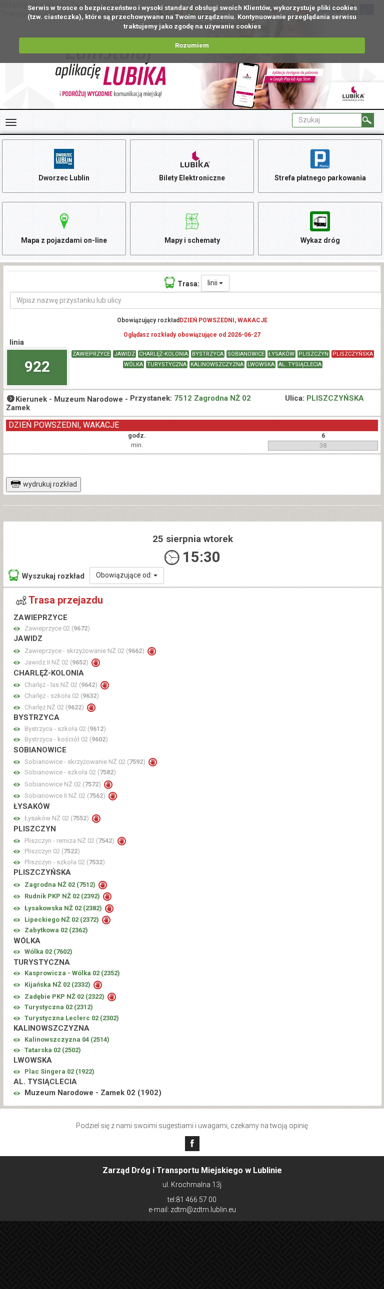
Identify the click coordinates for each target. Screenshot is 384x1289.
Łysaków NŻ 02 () (57, 818)
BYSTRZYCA (208, 354)
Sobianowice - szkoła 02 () (70, 772)
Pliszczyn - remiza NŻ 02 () (70, 840)
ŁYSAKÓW (281, 354)
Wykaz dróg (320, 240)
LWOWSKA (261, 364)
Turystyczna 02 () (58, 1007)
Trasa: (189, 284)
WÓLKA (133, 364)
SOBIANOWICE (246, 354)
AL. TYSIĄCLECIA (300, 364)
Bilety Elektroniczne (192, 178)
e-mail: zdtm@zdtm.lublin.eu (192, 1210)
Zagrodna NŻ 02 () (60, 884)
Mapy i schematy (192, 240)
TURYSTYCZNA (166, 364)
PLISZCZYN (313, 354)
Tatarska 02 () (52, 1050)
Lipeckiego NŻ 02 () (62, 919)
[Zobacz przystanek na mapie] (17, 629)
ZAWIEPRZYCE (91, 354)
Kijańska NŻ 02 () (58, 984)
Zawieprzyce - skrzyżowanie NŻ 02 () (85, 650)
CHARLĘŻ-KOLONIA (163, 354)
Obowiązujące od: (125, 575)
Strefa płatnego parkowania (320, 178)
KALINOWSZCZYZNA (217, 364)
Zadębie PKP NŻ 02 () (65, 996)
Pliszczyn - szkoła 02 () (64, 862)
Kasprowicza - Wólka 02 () (72, 973)
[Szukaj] (368, 120)
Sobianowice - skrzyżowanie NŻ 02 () (85, 761)
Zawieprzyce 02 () (57, 628)
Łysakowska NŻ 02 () (64, 908)
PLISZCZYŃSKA (352, 354)
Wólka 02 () (48, 951)
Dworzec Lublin (64, 178)
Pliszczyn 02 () (52, 851)
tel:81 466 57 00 (192, 1200)
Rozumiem (192, 45)
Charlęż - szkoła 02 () (61, 695)
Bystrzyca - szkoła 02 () (65, 728)
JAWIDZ (124, 354)
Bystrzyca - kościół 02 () (66, 739)
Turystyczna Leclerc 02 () (71, 1018)
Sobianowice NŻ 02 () (63, 784)
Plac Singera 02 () (59, 1071)
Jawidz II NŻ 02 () (57, 662)
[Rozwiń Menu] (11, 122)
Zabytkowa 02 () (56, 930)
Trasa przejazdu (65, 600)
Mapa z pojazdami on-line (64, 240)
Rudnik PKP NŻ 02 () (63, 896)
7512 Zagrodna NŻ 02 (212, 398)
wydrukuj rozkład (50, 484)
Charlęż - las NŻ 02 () (61, 684)
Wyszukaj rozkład (53, 576)
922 (37, 366)
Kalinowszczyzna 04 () (67, 1039)
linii (213, 283)
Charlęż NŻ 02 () (55, 707)
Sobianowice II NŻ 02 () (65, 795)
